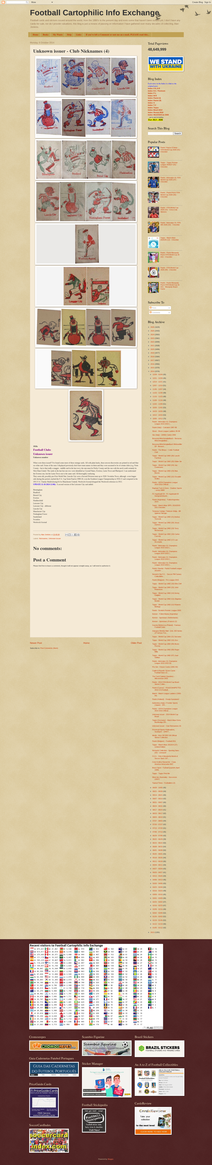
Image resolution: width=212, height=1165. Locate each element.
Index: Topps (153, 108)
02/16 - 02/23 (158, 905)
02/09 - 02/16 (158, 909)
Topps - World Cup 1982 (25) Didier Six (167, 461)
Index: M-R (152, 96)
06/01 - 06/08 (158, 850)
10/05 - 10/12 (158, 418)
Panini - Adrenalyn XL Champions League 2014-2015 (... (164, 423)
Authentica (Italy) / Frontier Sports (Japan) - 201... (165, 704)
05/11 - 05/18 (158, 861)
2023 (153, 338)
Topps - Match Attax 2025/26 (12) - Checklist (169, 239)
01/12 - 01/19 (158, 924)
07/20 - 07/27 (158, 824)
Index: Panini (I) (154, 98)
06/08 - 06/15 (158, 847)
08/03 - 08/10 (158, 817)
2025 (153, 331)
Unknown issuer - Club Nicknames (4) (166, 726)
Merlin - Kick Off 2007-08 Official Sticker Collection (164, 736)
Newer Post (36, 643)
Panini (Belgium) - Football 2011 (164, 741)
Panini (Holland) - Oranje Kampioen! (165, 699)
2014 (153, 371)
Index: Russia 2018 (155, 112)
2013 (153, 932)
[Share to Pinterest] (78, 534)
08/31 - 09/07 (158, 802)
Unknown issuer (55, 538)
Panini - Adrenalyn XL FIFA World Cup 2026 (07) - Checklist (170, 180)
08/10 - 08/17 (158, 813)
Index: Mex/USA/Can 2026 (158, 115)
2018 (153, 357)
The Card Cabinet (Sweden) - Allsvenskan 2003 (163, 677)
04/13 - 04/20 (158, 876)
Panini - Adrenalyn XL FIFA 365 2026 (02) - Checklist (170, 224)
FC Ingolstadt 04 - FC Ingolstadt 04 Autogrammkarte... (165, 495)
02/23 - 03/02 (158, 902)
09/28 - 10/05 (158, 788)
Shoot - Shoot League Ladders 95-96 (166, 431)
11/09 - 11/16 (158, 400)
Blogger (110, 1159)
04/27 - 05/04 (158, 869)
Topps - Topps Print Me (161, 773)
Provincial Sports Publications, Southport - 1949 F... (163, 731)
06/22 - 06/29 (158, 839)
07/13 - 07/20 (158, 828)
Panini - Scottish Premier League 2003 (166, 610)
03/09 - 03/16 (158, 894)
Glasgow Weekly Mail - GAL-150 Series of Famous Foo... (167, 632)
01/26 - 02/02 (158, 916)
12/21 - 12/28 (158, 378)
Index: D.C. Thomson (156, 91)
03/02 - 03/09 (158, 898)
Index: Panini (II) (154, 100)
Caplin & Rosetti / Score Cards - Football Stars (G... (164, 672)
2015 (153, 368)
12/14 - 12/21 (158, 382)
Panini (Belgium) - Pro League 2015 (165, 580)
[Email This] (66, 534)
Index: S (151, 103)
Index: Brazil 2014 (155, 110)
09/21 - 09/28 (158, 791)
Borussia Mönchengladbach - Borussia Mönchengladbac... (166, 439)
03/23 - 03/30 (158, 887)
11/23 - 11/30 (158, 393)
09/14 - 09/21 (158, 795)
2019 (153, 353)
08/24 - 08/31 (158, 806)
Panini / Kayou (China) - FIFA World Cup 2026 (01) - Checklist (170, 150)
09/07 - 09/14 (158, 799)
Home (35, 34)
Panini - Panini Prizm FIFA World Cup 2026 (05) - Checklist (170, 195)
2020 (153, 349)
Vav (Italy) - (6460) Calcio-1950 (164, 435)
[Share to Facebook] (75, 534)
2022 (153, 342)
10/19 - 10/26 (158, 411)
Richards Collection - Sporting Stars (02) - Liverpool (165, 751)
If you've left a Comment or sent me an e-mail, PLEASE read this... (117, 34)
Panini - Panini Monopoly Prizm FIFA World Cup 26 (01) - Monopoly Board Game (169, 286)
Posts (153, 308)
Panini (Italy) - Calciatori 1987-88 (164, 427)
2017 (153, 360)
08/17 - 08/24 (158, 810)
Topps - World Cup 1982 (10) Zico (165, 640)
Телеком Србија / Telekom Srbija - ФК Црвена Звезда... (166, 512)
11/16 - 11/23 (158, 396)
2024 (153, 334)
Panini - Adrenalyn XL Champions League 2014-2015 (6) (164, 662)
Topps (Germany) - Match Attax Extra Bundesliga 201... (166, 721)
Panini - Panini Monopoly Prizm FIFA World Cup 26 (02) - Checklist (169, 255)
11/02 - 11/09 (158, 404)
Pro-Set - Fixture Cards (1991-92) (165, 667)
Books (45, 34)
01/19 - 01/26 (158, 920)
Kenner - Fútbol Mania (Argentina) (165, 614)
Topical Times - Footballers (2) (163, 783)
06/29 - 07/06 (158, 836)
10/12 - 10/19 (158, 415)
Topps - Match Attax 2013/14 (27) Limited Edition (164, 746)
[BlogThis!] (69, 534)
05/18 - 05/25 (158, 858)
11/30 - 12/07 (158, 389)
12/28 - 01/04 (158, 374)
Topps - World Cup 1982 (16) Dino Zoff (166, 584)
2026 (153, 327)
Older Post (136, 643)
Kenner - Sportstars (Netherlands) (165, 618)
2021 (153, 346)
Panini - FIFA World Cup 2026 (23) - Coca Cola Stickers (169, 210)
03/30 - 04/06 (158, 883)
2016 (153, 364)
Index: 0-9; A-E (154, 88)
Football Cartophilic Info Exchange (94, 12)
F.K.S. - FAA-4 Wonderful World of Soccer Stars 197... (165, 757)
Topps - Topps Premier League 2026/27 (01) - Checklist (169, 165)
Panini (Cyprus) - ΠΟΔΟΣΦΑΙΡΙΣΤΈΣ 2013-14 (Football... (166, 689)
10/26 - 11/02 (158, 407)
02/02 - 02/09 (158, 913)
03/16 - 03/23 (158, 891)
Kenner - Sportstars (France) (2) (164, 621)
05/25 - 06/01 (158, 854)
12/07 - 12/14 (158, 385)
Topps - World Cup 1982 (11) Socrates (166, 637)
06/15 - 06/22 (158, 843)
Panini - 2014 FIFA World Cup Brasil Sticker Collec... (165, 683)
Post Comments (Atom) (49, 648)
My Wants (58, 34)
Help (69, 34)
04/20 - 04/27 (158, 872)
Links (78, 34)
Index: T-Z (152, 105)
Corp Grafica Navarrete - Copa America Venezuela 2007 (164, 763)
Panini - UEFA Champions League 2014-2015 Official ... (165, 483)
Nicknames (43, 538)
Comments (155, 312)
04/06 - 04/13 (158, 880)
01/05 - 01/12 (158, 928)
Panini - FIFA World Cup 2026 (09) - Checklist (169, 269)
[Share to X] (72, 534)
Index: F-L (152, 93)
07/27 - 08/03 (158, 821)
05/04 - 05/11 (158, 865)
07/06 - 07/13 (158, 832)
